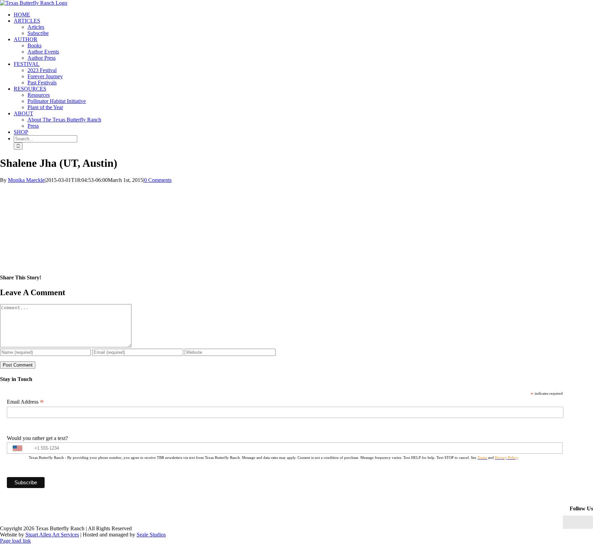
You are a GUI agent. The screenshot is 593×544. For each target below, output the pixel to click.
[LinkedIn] (574, 522)
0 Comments (158, 180)
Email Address (25, 402)
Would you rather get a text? (37, 438)
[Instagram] (581, 522)
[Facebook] (566, 522)
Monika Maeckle (26, 180)
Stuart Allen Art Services (52, 534)
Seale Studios (151, 534)
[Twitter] (589, 522)
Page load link (15, 541)
